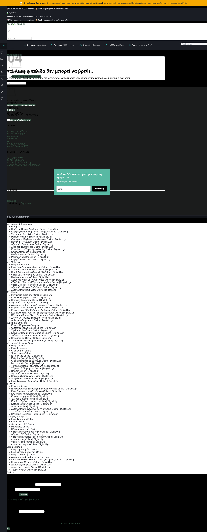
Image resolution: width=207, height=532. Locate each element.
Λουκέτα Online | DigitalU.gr (25, 406)
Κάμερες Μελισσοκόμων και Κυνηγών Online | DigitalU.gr (39, 231)
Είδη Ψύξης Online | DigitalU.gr (27, 356)
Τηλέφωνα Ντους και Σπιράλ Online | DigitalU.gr (35, 366)
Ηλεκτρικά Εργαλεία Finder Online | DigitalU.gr (34, 414)
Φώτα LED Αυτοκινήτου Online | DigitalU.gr (33, 275)
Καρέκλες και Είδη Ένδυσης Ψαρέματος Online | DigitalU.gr (40, 310)
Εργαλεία (10, 383)
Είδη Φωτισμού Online (22, 419)
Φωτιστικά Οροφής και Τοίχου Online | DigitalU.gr (35, 432)
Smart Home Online (21, 353)
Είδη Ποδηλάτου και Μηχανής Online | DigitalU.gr (35, 267)
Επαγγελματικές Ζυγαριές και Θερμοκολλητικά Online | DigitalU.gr (44, 388)
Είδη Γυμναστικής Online (23, 454)
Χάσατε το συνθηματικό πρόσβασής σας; (20, 499)
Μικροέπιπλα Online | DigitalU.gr (27, 363)
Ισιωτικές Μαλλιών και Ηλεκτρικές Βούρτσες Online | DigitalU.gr (42, 459)
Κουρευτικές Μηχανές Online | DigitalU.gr (31, 462)
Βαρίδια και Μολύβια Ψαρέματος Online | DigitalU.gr (37, 307)
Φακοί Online (18, 421)
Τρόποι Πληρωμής (15, 160)
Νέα (8, 141)
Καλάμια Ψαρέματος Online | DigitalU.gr (31, 297)
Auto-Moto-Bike (13, 262)
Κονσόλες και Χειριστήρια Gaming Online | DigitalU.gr (38, 249)
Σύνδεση (23, 495)
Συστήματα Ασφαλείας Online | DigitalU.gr (32, 234)
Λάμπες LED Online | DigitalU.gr (27, 434)
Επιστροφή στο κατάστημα (26, 76)
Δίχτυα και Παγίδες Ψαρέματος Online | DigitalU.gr (36, 318)
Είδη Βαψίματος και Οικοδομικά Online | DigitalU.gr (36, 391)
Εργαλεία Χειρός (19, 386)
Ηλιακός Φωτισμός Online (24, 429)
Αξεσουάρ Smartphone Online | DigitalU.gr (32, 244)
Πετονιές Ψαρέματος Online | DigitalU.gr (31, 300)
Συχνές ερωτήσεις (15, 157)
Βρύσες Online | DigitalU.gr (24, 371)
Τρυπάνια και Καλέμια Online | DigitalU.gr (32, 411)
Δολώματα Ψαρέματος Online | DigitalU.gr (32, 320)
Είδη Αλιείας (12, 292)
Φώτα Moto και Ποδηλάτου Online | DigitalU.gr (34, 285)
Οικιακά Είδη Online (21, 351)
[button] (8, 31)
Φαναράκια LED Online (22, 424)
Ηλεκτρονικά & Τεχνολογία (19, 224)
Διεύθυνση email (9, 511)
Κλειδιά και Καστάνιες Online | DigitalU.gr (31, 394)
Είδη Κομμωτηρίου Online (24, 449)
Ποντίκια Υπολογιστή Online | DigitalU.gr (31, 242)
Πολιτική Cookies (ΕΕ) (17, 146)
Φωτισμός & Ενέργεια (16, 416)
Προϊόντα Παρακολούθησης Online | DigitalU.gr (35, 229)
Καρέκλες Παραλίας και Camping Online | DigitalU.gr (37, 333)
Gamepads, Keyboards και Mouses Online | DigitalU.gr (38, 239)
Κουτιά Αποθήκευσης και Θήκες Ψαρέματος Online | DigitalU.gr (42, 313)
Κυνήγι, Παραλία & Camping (25, 325)
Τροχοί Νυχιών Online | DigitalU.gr (28, 470)
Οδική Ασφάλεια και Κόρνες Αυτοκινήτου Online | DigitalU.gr (41, 282)
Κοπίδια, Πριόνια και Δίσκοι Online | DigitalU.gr (34, 401)
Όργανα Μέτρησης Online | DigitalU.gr (30, 396)
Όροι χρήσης (12, 136)
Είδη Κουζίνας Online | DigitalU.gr (28, 358)
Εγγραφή (99, 189)
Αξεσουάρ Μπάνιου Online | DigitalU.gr (30, 373)
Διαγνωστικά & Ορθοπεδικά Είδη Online (31, 457)
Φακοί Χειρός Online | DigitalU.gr (27, 439)
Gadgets (15, 226)
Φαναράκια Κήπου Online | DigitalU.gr (30, 444)
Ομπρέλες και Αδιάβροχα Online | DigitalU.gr (33, 328)
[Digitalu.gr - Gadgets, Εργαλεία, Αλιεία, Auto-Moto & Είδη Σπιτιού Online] (12, 24)
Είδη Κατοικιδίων (19, 348)
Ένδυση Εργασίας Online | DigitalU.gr (30, 399)
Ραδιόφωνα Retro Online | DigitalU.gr (29, 257)
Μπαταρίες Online (20, 426)
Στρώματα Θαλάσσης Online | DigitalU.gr (31, 330)
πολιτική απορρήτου (70, 523)
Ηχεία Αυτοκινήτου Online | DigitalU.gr (30, 277)
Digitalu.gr (11, 201)
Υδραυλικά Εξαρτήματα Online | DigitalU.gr (32, 368)
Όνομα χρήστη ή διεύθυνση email (17, 484)
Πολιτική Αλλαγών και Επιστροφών (23, 165)
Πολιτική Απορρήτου (16, 133)
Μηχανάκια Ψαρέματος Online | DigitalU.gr (32, 295)
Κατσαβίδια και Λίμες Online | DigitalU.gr (31, 404)
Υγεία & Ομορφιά (14, 447)
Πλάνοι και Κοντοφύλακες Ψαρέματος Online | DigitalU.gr (39, 315)
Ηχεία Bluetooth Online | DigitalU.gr (29, 254)
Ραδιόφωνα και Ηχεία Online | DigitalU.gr (31, 237)
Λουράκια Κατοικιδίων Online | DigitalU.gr (32, 378)
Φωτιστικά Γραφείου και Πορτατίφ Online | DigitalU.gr (37, 437)
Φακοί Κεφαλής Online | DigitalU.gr (28, 442)
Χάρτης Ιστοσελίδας (15, 144)
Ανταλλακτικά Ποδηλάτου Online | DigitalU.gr (33, 290)
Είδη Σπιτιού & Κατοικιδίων (19, 343)
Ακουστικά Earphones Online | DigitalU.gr (32, 247)
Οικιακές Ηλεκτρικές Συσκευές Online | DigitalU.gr (36, 361)
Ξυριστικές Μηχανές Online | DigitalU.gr (31, 464)
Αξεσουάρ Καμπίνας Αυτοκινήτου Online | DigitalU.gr (37, 280)
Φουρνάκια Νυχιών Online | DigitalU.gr (30, 467)
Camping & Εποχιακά (16, 323)
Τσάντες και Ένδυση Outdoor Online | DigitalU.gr (35, 335)
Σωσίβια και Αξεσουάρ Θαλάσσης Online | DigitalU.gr (37, 340)
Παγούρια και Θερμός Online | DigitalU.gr (31, 338)
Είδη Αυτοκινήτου (20, 264)
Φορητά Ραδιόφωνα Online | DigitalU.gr (31, 259)
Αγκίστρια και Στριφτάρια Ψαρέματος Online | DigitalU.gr (39, 305)
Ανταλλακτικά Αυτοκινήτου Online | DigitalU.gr (34, 269)
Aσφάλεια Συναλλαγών (17, 131)
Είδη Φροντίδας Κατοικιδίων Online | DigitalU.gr (35, 381)
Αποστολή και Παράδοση (18, 162)
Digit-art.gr (26, 203)
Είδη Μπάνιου (18, 345)
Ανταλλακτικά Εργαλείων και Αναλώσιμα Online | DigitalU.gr (41, 409)
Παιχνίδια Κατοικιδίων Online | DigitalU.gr (32, 376)
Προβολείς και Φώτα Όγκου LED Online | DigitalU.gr (37, 272)
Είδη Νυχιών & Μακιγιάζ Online (27, 452)
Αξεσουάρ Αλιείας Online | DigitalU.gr (29, 302)
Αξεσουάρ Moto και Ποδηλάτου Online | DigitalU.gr (36, 287)
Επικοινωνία (12, 138)
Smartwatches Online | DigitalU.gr (28, 252)
